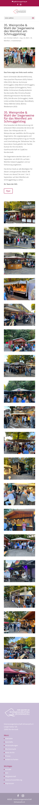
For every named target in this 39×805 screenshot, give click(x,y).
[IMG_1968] (19, 351)
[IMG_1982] (19, 274)
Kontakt (8, 769)
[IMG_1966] (19, 403)
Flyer (8, 191)
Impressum (9, 783)
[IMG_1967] (19, 556)
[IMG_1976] (19, 685)
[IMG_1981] (19, 505)
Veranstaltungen (11, 745)
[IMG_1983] (19, 249)
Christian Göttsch (12, 38)
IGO (6, 773)
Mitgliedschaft (10, 776)
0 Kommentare (16, 41)
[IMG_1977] (19, 377)
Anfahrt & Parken (11, 759)
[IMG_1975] (19, 454)
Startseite (9, 738)
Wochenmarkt (10, 749)
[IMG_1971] (19, 300)
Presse (7, 756)
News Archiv (9, 752)
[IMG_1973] (19, 223)
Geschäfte (9, 742)
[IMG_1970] (19, 633)
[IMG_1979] (19, 608)
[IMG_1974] (19, 659)
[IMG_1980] (19, 480)
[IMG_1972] (19, 326)
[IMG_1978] (19, 428)
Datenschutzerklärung (13, 780)
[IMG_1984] (19, 582)
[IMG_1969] (19, 531)
